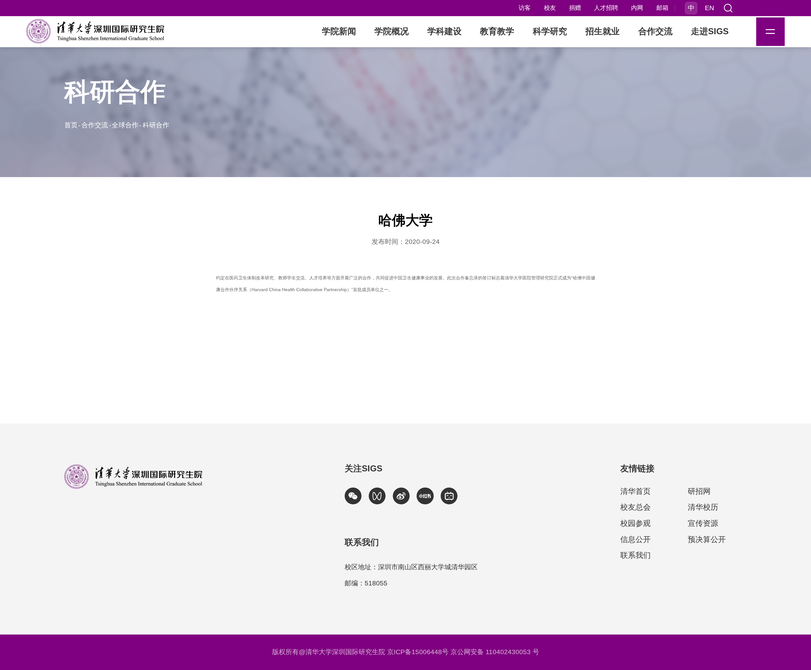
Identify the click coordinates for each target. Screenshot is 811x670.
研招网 (699, 491)
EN (709, 8)
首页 (71, 125)
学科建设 (444, 31)
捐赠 (575, 8)
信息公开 (635, 539)
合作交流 (94, 125)
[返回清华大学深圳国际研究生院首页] (95, 31)
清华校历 (703, 507)
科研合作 (156, 125)
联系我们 (635, 555)
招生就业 (602, 31)
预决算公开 (707, 539)
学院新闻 (339, 31)
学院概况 (391, 31)
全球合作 (125, 125)
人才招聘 (606, 8)
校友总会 (635, 507)
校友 (550, 8)
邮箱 (662, 8)
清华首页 (635, 491)
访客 (525, 8)
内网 (637, 8)
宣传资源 (703, 523)
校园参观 (635, 523)
